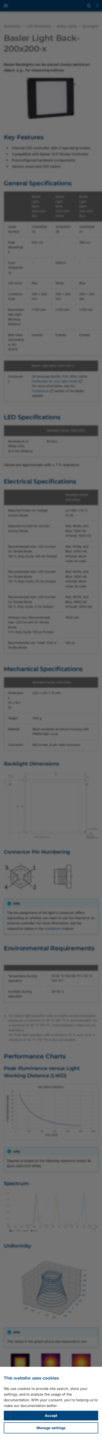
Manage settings (51, 1428)
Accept (51, 1415)
